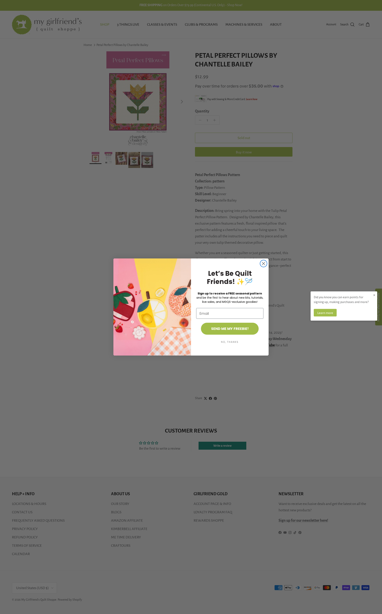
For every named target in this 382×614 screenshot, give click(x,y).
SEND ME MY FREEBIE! (230, 328)
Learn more (325, 313)
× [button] (374, 294)
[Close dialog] (263, 263)
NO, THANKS (230, 342)
